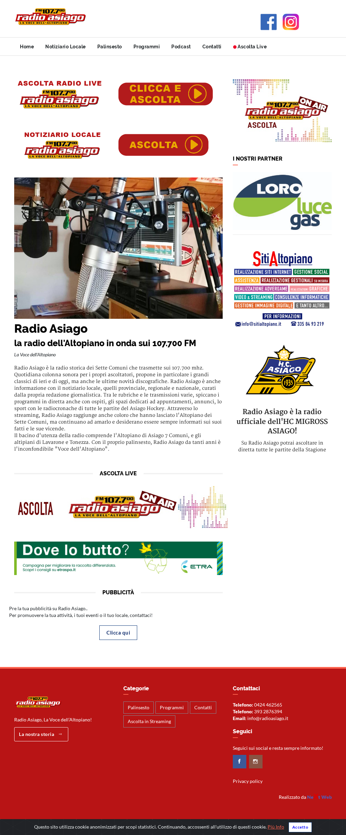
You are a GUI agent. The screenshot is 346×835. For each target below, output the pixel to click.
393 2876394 (268, 711)
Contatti (212, 46)
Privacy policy (248, 781)
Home (27, 46)
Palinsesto (109, 46)
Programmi (146, 46)
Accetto (300, 827)
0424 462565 (268, 705)
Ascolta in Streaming (149, 721)
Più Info (276, 827)
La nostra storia (37, 734)
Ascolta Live (252, 46)
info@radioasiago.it (267, 718)
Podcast (181, 46)
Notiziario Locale (65, 46)
